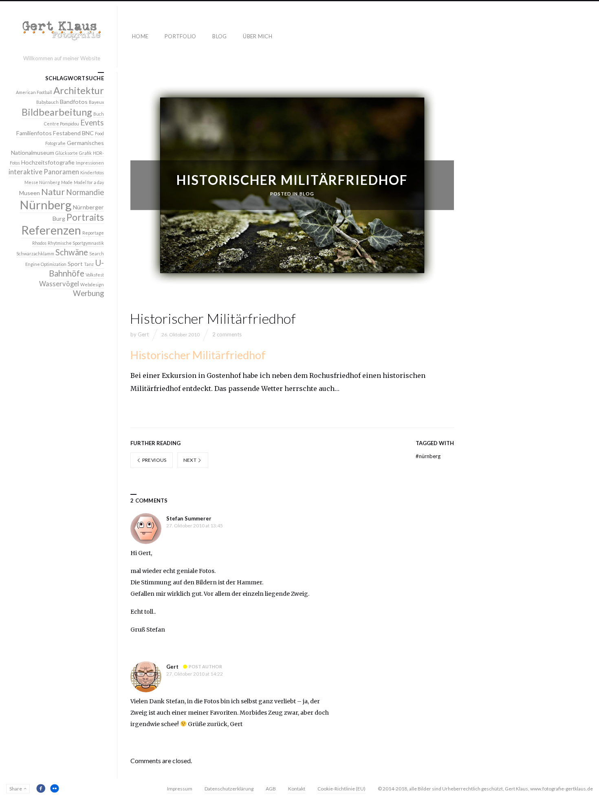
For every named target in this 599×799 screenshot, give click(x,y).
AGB (271, 789)
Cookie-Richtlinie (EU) (341, 789)
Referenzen (51, 230)
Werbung (88, 293)
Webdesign (92, 284)
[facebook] (40, 788)
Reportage (93, 232)
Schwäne (71, 252)
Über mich (257, 36)
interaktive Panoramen (44, 172)
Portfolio (180, 36)
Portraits (85, 217)
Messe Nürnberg (42, 182)
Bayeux (96, 102)
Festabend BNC (73, 133)
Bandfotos (74, 101)
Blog (219, 36)
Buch (98, 113)
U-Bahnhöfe (76, 268)
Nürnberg (428, 456)
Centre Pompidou (61, 123)
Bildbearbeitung (57, 112)
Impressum (179, 789)
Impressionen (90, 162)
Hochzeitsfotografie (48, 162)
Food (99, 133)
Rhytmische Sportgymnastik (76, 243)
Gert (143, 334)
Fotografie (55, 143)
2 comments (227, 334)
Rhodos (39, 243)
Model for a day (89, 182)
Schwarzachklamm (35, 253)
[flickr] (54, 788)
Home (140, 36)
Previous (153, 460)
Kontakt (296, 789)
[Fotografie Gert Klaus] (62, 33)
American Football (34, 92)
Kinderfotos (92, 172)
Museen (29, 192)
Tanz (89, 264)
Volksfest (95, 274)
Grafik (85, 153)
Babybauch (47, 102)
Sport (75, 263)
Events (92, 122)
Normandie (85, 192)
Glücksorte (66, 153)
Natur (53, 192)
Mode (67, 182)
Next (190, 460)
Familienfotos (34, 133)
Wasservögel (59, 284)
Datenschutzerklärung (229, 789)
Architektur (78, 90)
